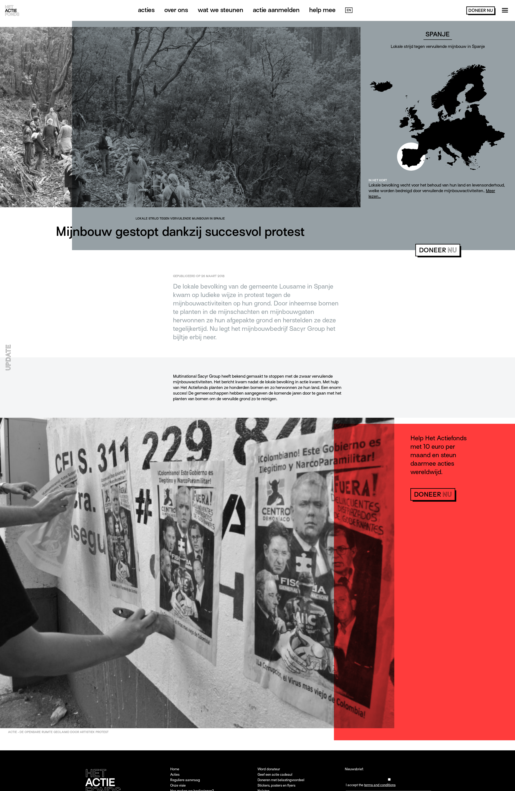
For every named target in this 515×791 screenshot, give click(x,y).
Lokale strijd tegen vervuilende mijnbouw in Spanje (180, 218)
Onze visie (178, 785)
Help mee (322, 9)
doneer (480, 10)
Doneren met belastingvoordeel (281, 780)
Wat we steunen (220, 9)
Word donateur (269, 769)
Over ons (176, 9)
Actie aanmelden (276, 9)
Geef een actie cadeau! (275, 775)
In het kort (378, 180)
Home (174, 769)
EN (349, 10)
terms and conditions (380, 785)
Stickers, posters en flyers (276, 785)
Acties (146, 9)
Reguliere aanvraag (185, 780)
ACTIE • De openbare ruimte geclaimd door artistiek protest (58, 732)
